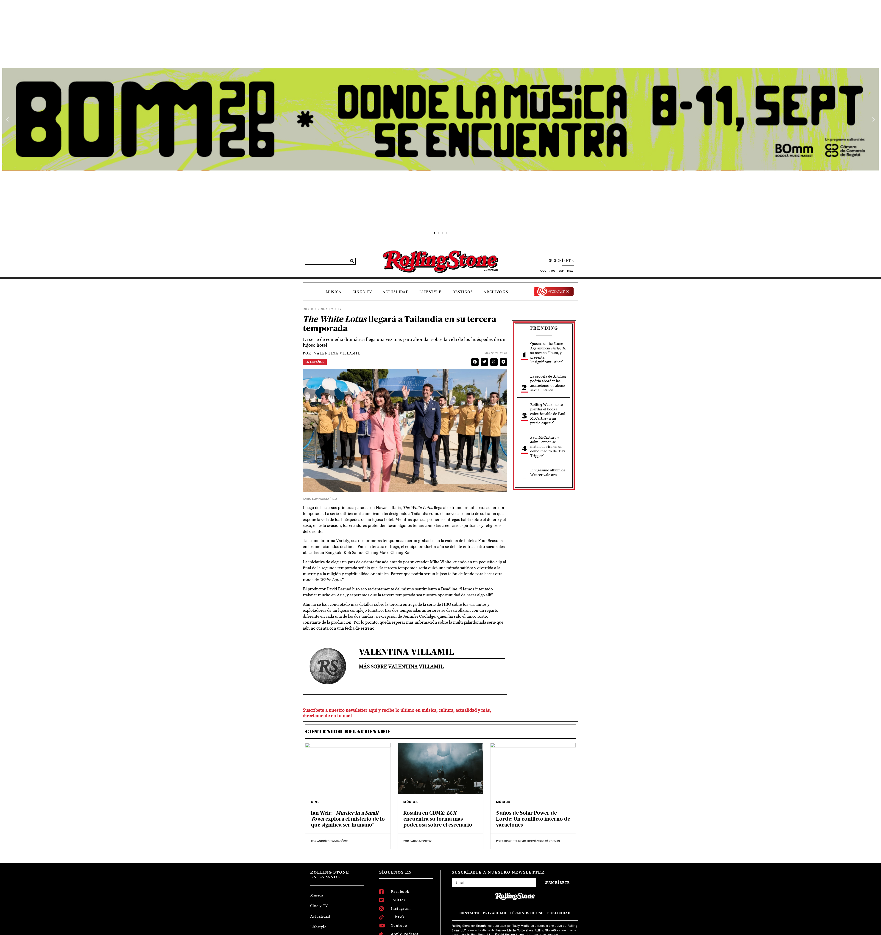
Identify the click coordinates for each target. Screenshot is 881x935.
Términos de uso (527, 913)
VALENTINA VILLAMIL (331, 353)
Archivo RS (496, 292)
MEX (570, 270)
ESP (561, 270)
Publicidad (559, 913)
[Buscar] (351, 261)
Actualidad (396, 292)
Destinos (462, 292)
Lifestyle (430, 292)
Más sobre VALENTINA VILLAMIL (401, 666)
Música (334, 292)
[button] (7, 119)
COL (543, 270)
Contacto (470, 913)
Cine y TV (362, 292)
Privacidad (494, 913)
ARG (552, 270)
